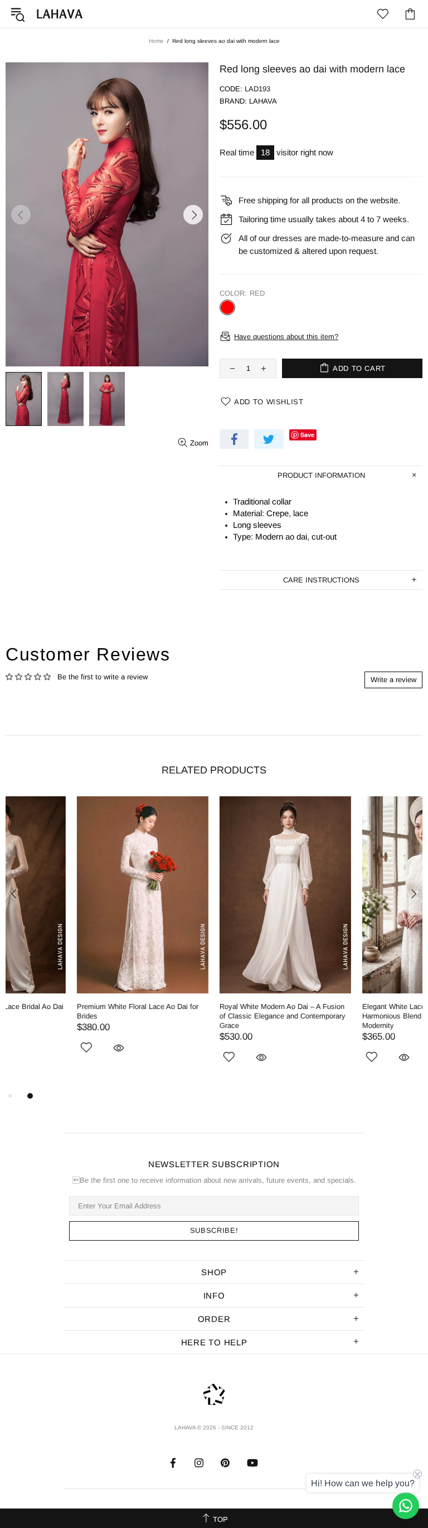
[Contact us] (405, 1505)
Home (156, 41)
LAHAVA (60, 14)
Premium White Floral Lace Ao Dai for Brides (66, 1011)
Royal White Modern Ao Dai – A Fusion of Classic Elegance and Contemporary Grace (211, 1016)
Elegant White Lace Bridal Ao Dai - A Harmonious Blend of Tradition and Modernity (349, 1016)
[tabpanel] (71, 938)
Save (307, 434)
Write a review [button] (393, 679)
